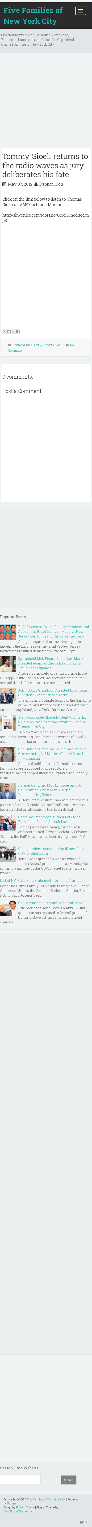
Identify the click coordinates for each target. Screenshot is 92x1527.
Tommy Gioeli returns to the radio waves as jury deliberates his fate (45, 165)
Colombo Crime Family (27, 345)
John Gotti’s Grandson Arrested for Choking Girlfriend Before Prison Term (53, 692)
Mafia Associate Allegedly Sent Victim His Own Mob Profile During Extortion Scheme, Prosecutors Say (53, 722)
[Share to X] (13, 331)
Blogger (11, 1503)
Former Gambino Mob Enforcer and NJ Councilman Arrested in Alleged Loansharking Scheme (50, 790)
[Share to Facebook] (18, 331)
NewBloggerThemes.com (19, 1511)
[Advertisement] (46, 102)
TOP (85, 1522)
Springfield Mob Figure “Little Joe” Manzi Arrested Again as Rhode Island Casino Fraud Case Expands (51, 663)
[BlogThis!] (9, 331)
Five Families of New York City (33, 15)
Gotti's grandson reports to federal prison (51, 903)
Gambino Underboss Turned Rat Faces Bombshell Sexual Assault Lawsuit (49, 819)
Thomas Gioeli (52, 345)
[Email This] (4, 331)
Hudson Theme (25, 1507)
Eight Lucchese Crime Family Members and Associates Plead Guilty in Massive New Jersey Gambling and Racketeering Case (53, 631)
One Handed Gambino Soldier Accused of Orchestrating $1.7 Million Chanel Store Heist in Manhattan (54, 754)
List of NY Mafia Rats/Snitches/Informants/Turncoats (43, 880)
